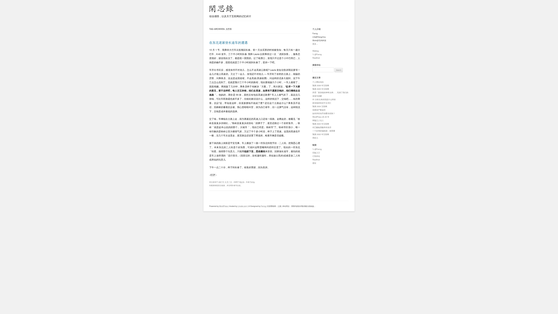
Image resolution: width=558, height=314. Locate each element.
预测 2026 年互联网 (320, 85)
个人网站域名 (318, 82)
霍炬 (314, 163)
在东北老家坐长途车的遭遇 (228, 42)
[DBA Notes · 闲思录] (221, 8)
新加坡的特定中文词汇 (321, 102)
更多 (314, 43)
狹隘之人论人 (318, 120)
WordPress (223, 206)
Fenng (252, 182)
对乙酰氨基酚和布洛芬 (321, 127)
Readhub (316, 57)
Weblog (315, 50)
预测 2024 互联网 (319, 106)
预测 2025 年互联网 (320, 89)
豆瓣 (279, 206)
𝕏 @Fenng (317, 54)
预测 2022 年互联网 (320, 134)
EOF (213, 174)
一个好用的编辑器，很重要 (323, 130)
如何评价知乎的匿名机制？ (323, 113)
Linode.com (242, 206)
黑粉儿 (315, 137)
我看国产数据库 (319, 109)
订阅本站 (316, 156)
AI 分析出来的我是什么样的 (324, 99)
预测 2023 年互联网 (320, 123)
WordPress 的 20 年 (320, 116)
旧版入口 (316, 152)
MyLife (241, 182)
